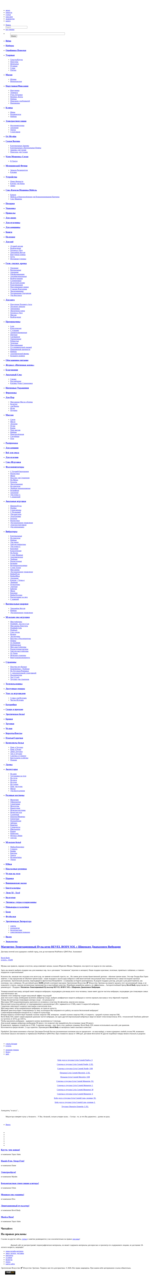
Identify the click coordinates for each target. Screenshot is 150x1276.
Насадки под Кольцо (18, 667)
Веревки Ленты (16, 97)
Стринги (13, 849)
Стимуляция (15, 132)
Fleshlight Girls (16, 628)
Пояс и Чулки (15, 749)
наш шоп (9, 17)
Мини (12, 476)
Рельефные (14, 490)
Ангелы (13, 838)
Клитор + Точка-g (17, 580)
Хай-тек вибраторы (18, 544)
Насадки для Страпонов (20, 478)
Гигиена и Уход (16, 250)
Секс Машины (16, 199)
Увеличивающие (17, 291)
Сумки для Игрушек (18, 698)
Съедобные (14, 436)
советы (13, 926)
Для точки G (15, 495)
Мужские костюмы (18, 810)
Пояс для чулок (16, 786)
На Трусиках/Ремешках (19, 671)
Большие (13, 563)
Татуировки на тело (18, 776)
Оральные (14, 268)
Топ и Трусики (16, 754)
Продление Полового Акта (21, 304)
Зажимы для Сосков (18, 150)
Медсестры (14, 806)
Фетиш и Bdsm (16, 836)
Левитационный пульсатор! (15, 1205)
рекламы (76, 1239)
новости (9, 12)
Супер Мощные (16, 555)
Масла (12, 422)
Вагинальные (15, 270)
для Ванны (14, 406)
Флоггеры (14, 62)
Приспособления (17, 434)
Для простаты (15, 514)
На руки (13, 782)
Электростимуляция (18, 525)
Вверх (8, 1125)
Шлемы (13, 79)
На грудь (13, 778)
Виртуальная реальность (20, 658)
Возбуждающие (16, 278)
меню (8, 10)
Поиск (8, 25)
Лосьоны (13, 424)
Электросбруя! (8, 1172)
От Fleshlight (15, 643)
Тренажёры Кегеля (17, 252)
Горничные (14, 819)
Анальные (14, 128)
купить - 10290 (7, 960)
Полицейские (15, 821)
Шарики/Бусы (16, 506)
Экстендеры (15, 636)
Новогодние (15, 808)
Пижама (13, 760)
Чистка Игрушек (17, 700)
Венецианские (16, 81)
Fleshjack (13, 630)
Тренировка (15, 309)
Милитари (14, 800)
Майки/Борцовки (17, 847)
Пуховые (13, 66)
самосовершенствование (20, 932)
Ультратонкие (15, 339)
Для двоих (14, 542)
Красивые (14, 549)
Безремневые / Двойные (20, 669)
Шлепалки (14, 64)
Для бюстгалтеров (17, 791)
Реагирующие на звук (19, 597)
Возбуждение (15, 248)
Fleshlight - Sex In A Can (19, 624)
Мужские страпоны (18, 655)
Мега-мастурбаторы (18, 647)
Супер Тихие (15, 568)
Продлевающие (16, 345)
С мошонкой (15, 497)
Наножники (15, 103)
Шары (12, 112)
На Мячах (14, 480)
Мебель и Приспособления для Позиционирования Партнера (34, 197)
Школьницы (15, 829)
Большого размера (17, 356)
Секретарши (15, 804)
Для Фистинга (16, 295)
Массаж (13, 315)
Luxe (12, 326)
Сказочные (14, 814)
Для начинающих (17, 527)
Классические (15, 328)
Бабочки (13, 589)
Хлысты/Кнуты (16, 60)
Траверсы (14, 93)
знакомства (10, 19)
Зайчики (13, 823)
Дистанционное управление (21, 523)
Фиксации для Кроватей (20, 101)
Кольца (13, 634)
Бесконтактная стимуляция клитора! (20, 1183)
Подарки (13, 410)
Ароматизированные (18, 333)
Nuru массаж (15, 430)
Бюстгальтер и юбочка (19, 758)
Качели (13, 195)
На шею (13, 774)
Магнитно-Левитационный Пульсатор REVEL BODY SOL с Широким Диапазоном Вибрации (61, 946)
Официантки (15, 802)
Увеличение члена (17, 311)
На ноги (13, 780)
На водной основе (17, 283)
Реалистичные (16, 561)
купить (8, 1046)
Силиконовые (15, 281)
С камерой (14, 599)
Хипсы (13, 855)
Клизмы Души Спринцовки (21, 383)
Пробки (13, 508)
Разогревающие (16, 285)
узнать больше (11, 1044)
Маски (13, 789)
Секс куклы (15, 632)
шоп (7, 1054)
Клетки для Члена (17, 184)
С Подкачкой (15, 512)
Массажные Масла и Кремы (21, 402)
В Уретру (14, 161)
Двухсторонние (16, 484)
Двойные (14, 582)
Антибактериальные (18, 276)
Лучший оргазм (16, 246)
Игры (12, 408)
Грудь (12, 257)
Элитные (14, 587)
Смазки (13, 379)
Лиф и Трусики (16, 752)
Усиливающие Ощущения (20, 293)
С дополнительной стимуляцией (23, 673)
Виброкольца (15, 645)
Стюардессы (15, 827)
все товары (10, 29)
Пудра (12, 426)
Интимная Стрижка (18, 259)
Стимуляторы (15, 510)
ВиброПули (15, 574)
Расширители (15, 114)
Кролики (13, 593)
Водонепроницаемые (18, 565)
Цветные (13, 335)
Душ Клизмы (15, 516)
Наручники (14, 90)
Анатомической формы (19, 354)
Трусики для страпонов (19, 679)
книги (8, 21)
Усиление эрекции (17, 307)
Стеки (12, 68)
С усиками (14, 330)
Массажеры (15, 570)
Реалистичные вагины (19, 649)
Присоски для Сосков (19, 152)
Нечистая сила (16, 812)
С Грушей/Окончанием (19, 471)
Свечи (12, 420)
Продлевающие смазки (19, 287)
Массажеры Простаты (19, 626)
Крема (12, 428)
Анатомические (16, 557)
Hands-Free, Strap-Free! (12, 1161)
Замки (12, 186)
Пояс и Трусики (16, 747)
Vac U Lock (14, 677)
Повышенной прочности (20, 349)
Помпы (13, 641)
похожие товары (12, 1050)
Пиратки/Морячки (17, 817)
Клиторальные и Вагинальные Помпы (25, 148)
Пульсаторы (15, 584)
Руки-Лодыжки (16, 95)
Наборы (13, 99)
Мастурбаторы (16, 622)
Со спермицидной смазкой (21, 347)
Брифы (13, 851)
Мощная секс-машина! (12, 1194)
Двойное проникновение (20, 488)
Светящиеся (15, 337)
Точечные (14, 343)
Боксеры (13, 853)
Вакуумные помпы (18, 255)
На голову (14, 784)
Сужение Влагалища (18, 289)
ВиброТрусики (16, 595)
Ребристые (14, 341)
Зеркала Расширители (19, 170)
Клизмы (13, 172)
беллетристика (16, 930)
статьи (8, 15)
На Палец (14, 553)
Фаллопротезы (16, 675)
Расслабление (15, 381)
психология (15, 928)
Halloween (14, 833)
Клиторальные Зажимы (19, 146)
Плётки (13, 70)
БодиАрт (13, 404)
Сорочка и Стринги (18, 756)
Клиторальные (16, 536)
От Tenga (14, 653)
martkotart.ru (12, 4)
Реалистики (15, 474)
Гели (12, 439)
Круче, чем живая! (10, 1150)
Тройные (13, 559)
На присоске (15, 486)
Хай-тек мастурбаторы (19, 651)
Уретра (13, 130)
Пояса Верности (16, 181)
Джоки (13, 860)
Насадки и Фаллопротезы (20, 639)
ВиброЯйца (15, 576)
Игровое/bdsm (16, 857)
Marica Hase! (7, 1217)
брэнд (8, 1052)
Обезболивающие (17, 274)
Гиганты (13, 482)
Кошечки (14, 825)
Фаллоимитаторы (17, 125)
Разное (13, 831)
